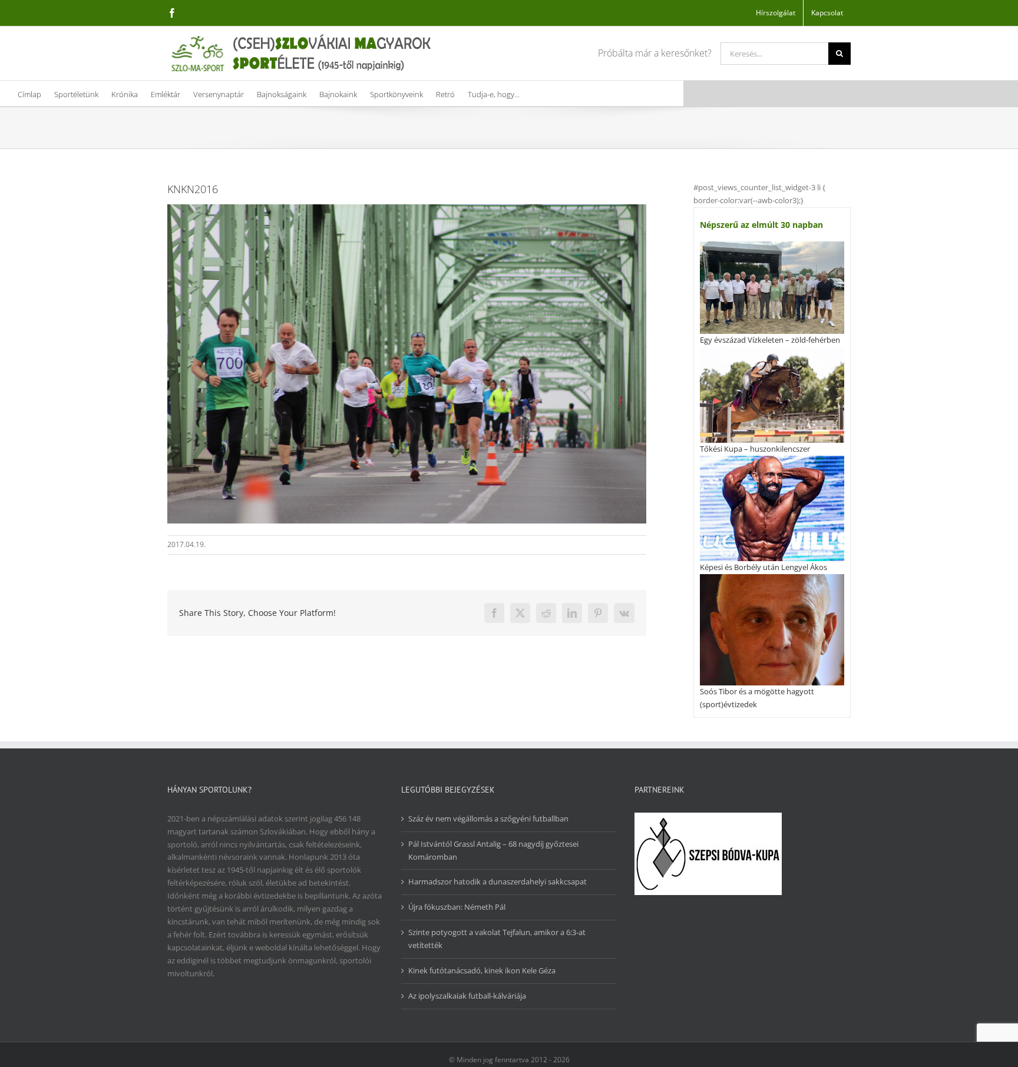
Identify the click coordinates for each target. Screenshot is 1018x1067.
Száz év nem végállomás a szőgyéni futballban (488, 818)
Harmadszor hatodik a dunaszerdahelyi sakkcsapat (497, 881)
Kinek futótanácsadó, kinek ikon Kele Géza (482, 970)
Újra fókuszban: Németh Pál (456, 907)
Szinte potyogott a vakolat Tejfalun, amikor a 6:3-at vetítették (497, 938)
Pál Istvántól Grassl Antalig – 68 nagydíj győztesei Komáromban (493, 850)
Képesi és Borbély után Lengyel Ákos (763, 567)
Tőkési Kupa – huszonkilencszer (755, 448)
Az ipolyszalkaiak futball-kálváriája (467, 995)
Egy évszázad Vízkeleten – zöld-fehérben (770, 339)
